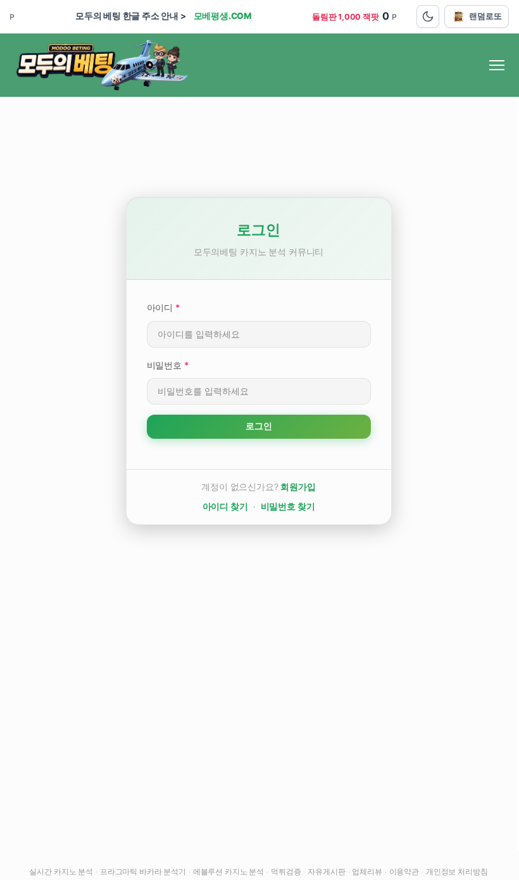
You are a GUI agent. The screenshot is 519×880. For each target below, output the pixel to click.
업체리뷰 (367, 871)
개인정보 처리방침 (457, 871)
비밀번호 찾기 (288, 506)
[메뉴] (497, 65)
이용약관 (404, 871)
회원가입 (297, 487)
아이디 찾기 (225, 506)
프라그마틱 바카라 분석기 (143, 871)
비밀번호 (168, 365)
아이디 (163, 307)
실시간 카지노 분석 (61, 871)
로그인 (259, 426)
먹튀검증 (286, 871)
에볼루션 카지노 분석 (228, 871)
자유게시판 (326, 871)
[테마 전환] (427, 16)
